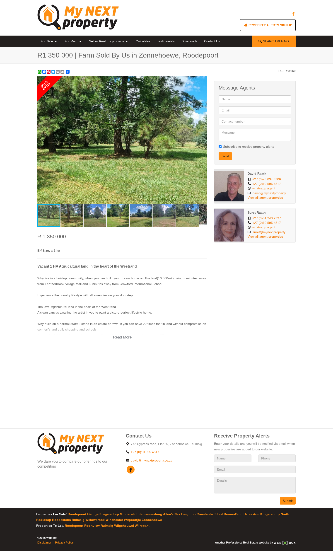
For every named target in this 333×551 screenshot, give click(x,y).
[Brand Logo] (78, 18)
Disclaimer (44, 542)
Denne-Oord (233, 514)
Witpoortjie (132, 520)
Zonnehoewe (152, 520)
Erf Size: (43, 250)
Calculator (143, 41)
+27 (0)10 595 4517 (266, 184)
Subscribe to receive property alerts (248, 146)
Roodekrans (61, 520)
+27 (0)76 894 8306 (266, 179)
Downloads (189, 41)
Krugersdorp (109, 514)
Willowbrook (95, 520)
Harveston (251, 514)
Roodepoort (77, 514)
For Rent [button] (71, 41)
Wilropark (142, 525)
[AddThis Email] (62, 72)
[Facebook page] (293, 14)
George (93, 514)
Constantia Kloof (210, 514)
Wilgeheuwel (124, 525)
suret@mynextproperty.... (271, 232)
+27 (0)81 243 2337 (266, 218)
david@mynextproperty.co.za (151, 460)
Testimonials (166, 41)
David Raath (257, 173)
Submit (288, 501)
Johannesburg (151, 514)
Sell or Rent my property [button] (107, 41)
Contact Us (212, 41)
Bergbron (188, 514)
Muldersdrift (129, 514)
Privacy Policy (64, 542)
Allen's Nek (171, 514)
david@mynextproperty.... (271, 193)
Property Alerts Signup (270, 25)
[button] (203, 80)
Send (225, 156)
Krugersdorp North (274, 514)
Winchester (114, 520)
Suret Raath (257, 212)
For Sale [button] (47, 41)
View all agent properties (265, 197)
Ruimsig (78, 520)
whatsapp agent (263, 188)
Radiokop (43, 520)
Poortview (92, 525)
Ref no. (276, 41)
